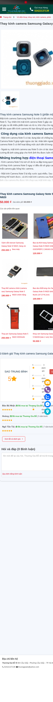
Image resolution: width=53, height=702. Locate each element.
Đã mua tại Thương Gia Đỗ (30, 406)
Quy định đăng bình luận (12, 474)
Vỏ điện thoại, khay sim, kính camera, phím (34, 17)
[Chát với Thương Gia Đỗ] (47, 404)
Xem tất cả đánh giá (14, 438)
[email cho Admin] (47, 382)
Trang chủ (7, 17)
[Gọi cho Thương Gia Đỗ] (47, 389)
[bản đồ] (47, 411)
